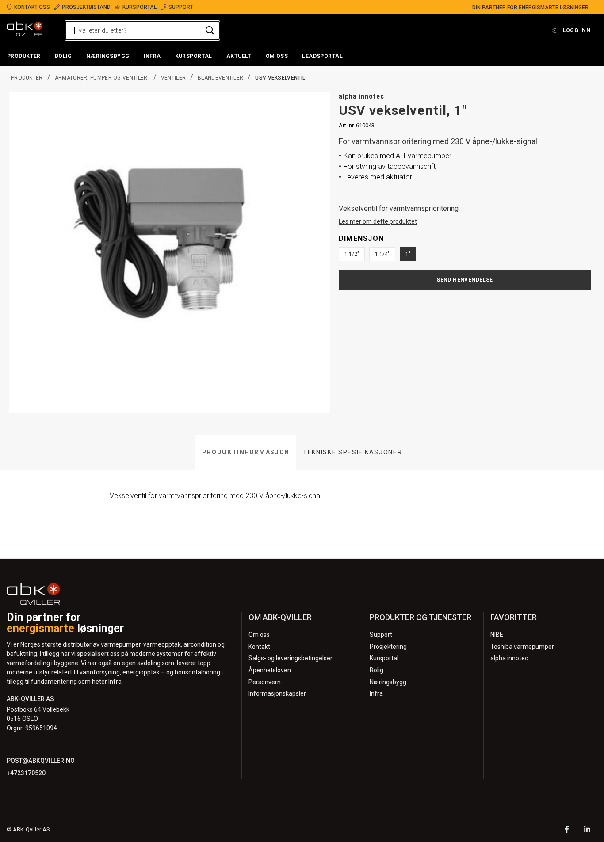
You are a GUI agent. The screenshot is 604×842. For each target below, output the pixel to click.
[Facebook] (567, 830)
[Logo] (25, 30)
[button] (24, 56)
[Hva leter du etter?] (210, 30)
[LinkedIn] (587, 830)
